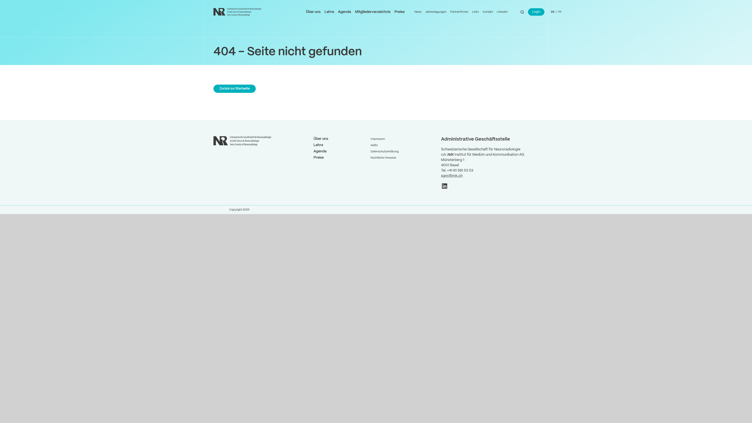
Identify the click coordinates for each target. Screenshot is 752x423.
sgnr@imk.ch (452, 176)
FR (559, 12)
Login (536, 11)
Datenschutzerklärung (385, 151)
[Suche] (522, 12)
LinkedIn (502, 12)
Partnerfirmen (459, 12)
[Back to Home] (237, 12)
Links (475, 12)
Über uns (313, 12)
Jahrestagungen (435, 12)
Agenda (344, 12)
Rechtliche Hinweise (383, 157)
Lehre (329, 12)
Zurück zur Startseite (235, 88)
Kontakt (488, 12)
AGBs (374, 145)
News (417, 12)
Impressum (378, 139)
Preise (399, 12)
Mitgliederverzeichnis (372, 12)
